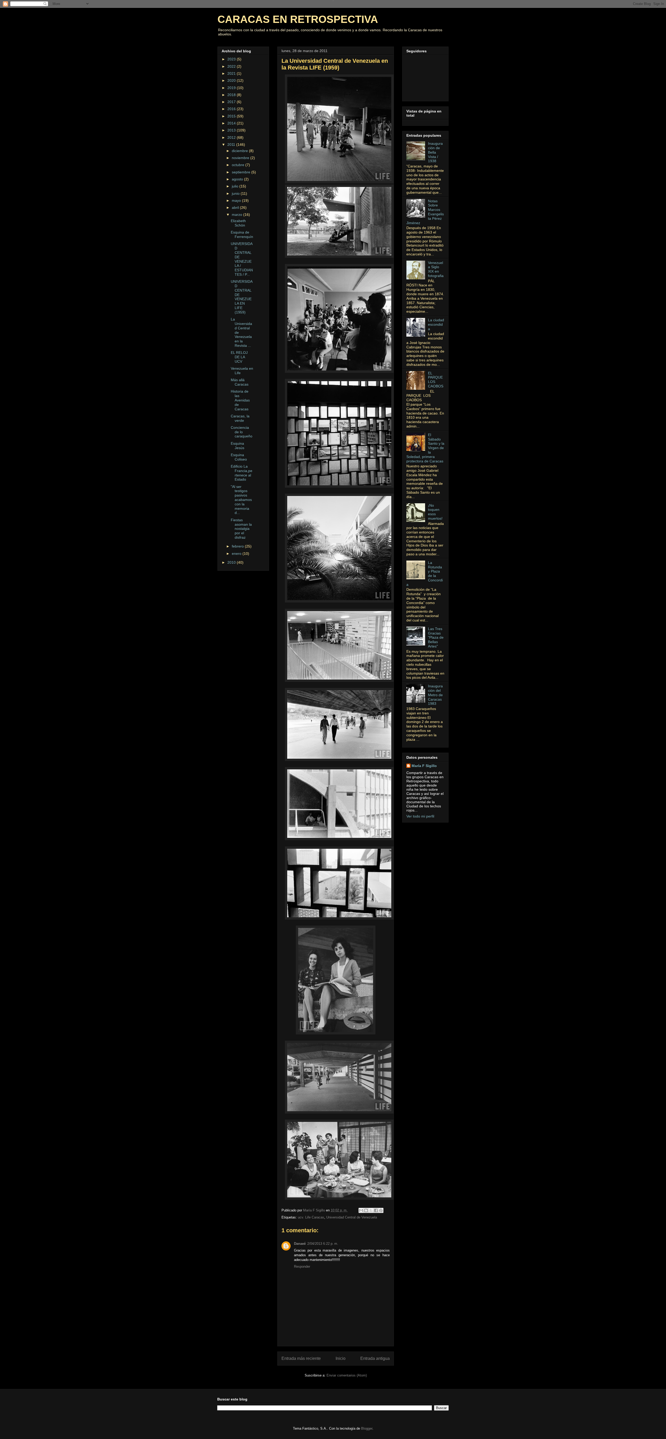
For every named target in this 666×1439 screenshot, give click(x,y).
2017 (232, 102)
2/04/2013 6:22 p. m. (322, 1244)
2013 (232, 130)
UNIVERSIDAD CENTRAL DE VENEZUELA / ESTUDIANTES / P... (242, 259)
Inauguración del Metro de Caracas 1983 (435, 695)
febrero (238, 546)
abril (236, 207)
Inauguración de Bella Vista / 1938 (435, 152)
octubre (238, 165)
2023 (232, 59)
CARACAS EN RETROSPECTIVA (297, 19)
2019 (232, 88)
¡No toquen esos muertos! (435, 511)
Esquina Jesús (237, 445)
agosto (238, 179)
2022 (232, 66)
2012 (232, 137)
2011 (231, 144)
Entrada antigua (375, 1358)
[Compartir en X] (371, 1210)
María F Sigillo (424, 766)
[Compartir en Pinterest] (380, 1210)
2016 (232, 109)
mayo (237, 200)
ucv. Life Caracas (311, 1217)
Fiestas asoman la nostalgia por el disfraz (241, 528)
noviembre (241, 158)
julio (235, 186)
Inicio (340, 1358)
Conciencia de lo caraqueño (241, 431)
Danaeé (300, 1244)
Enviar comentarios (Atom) (346, 1375)
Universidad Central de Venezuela (351, 1217)
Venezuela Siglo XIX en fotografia (436, 269)
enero (237, 553)
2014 (232, 123)
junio (236, 193)
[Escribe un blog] (366, 1210)
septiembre (241, 172)
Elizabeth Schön (238, 223)
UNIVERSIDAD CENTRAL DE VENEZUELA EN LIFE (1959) (242, 296)
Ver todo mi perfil (420, 816)
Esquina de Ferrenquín (242, 234)
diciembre (240, 151)
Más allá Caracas (239, 382)
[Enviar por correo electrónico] (361, 1210)
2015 (232, 116)
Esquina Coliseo (239, 457)
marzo (237, 214)
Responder (302, 1266)
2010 (232, 562)
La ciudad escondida (436, 324)
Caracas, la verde (240, 418)
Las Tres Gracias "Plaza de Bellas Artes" (436, 637)
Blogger (366, 1428)
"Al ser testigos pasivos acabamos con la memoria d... (241, 500)
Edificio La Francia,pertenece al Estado (241, 472)
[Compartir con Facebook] (376, 1210)
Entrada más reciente (301, 1358)
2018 (232, 95)
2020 (232, 80)
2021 (232, 73)
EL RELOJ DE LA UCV (239, 356)
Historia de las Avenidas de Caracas (240, 400)
